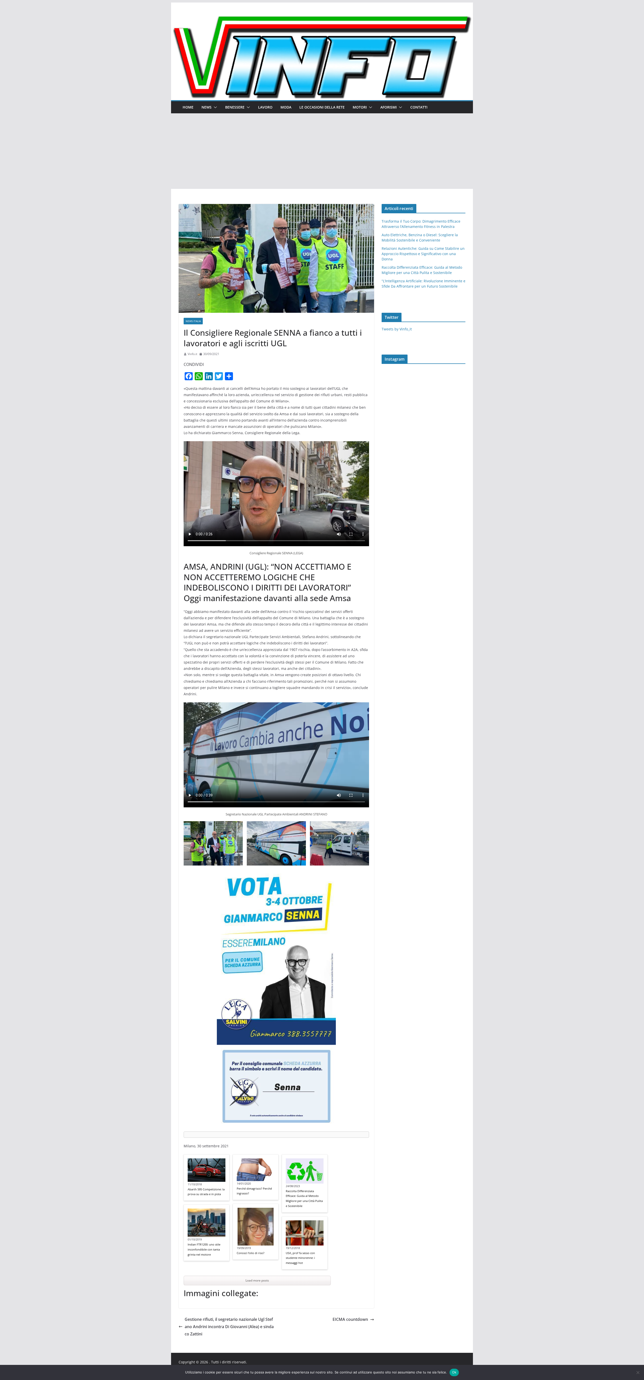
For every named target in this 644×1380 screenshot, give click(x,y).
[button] (214, 107)
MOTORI (360, 107)
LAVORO (265, 107)
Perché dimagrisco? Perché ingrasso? (254, 1191)
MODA (285, 107)
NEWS (207, 107)
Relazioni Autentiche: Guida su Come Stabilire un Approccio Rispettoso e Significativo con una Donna (423, 253)
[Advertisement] (322, 151)
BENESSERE (235, 107)
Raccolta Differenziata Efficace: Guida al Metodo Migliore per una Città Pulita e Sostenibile (304, 1198)
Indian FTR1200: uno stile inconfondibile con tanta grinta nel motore (204, 1249)
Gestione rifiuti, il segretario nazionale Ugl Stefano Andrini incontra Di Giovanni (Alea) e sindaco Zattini (229, 1327)
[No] (637, 1372)
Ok (454, 1372)
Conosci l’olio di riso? (250, 1253)
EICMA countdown (350, 1319)
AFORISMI (388, 107)
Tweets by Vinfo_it (397, 329)
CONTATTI (418, 107)
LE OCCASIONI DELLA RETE (322, 107)
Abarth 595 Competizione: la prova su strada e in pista (206, 1191)
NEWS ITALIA (193, 321)
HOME (188, 107)
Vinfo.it (192, 354)
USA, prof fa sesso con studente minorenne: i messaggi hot (300, 1258)
